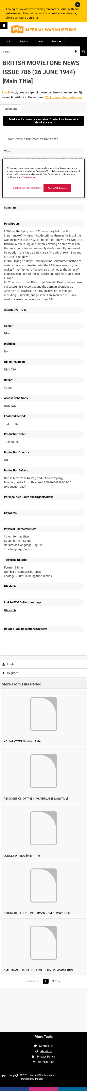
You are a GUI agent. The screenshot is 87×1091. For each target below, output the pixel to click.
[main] (43, 522)
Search (83, 51)
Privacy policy (28, 177)
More (55, 41)
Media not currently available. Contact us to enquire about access (43, 121)
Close (77, 4)
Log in (7, 41)
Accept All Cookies (57, 188)
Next (56, 981)
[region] (43, 178)
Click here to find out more (63, 97)
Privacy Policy (46, 1056)
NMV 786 (10, 610)
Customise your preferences (27, 188)
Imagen (39, 1078)
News (40, 41)
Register (24, 41)
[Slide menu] (3, 25)
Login (11, 664)
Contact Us (46, 1046)
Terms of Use (46, 1062)
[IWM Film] (43, 29)
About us (46, 1051)
